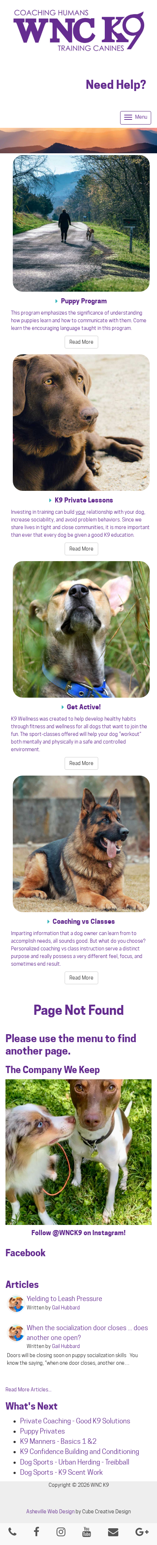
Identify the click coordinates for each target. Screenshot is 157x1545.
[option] (78, 1152)
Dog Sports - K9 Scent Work (61, 1472)
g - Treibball (112, 1462)
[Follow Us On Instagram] (61, 1534)
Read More (81, 342)
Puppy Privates (42, 1431)
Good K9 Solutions (103, 1421)
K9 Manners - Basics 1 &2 (59, 1441)
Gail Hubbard (66, 1308)
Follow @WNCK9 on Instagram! (78, 1233)
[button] (14, 1159)
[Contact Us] (113, 1534)
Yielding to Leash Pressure (64, 1298)
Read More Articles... (28, 1389)
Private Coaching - (48, 1421)
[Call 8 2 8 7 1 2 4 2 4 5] (12, 1534)
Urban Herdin (77, 1462)
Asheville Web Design (50, 1511)
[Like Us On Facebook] (36, 1534)
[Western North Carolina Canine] (78, 30)
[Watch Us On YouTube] (86, 1534)
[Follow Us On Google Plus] (142, 1534)
